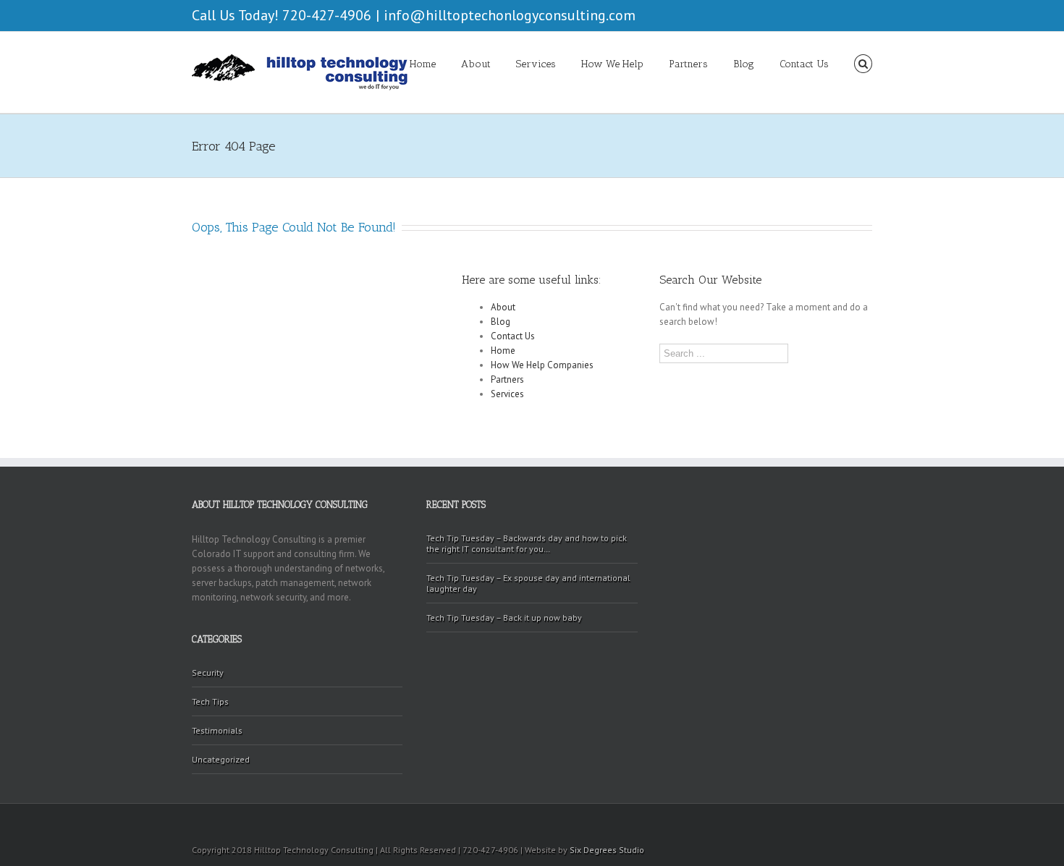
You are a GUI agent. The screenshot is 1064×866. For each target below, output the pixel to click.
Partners (688, 64)
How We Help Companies (542, 365)
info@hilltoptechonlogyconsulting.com (510, 15)
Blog (743, 64)
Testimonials (217, 730)
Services (536, 64)
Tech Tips (210, 701)
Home (423, 64)
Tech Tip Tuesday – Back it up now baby (504, 617)
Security (208, 672)
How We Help (612, 64)
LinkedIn (846, 12)
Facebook (869, 14)
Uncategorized (221, 759)
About (476, 64)
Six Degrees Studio (607, 849)
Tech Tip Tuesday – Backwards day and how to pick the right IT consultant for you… (526, 543)
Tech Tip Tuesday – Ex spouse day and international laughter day (528, 583)
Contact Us (804, 64)
